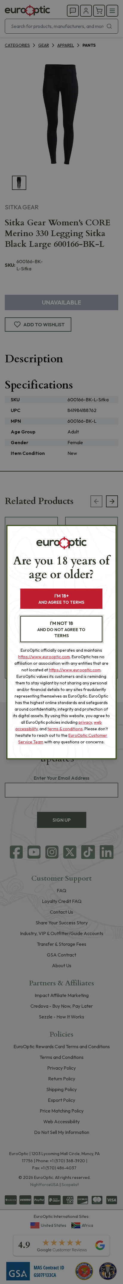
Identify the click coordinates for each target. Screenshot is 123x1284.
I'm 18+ (61, 599)
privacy (85, 722)
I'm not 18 (61, 629)
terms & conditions (65, 728)
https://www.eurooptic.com (44, 656)
